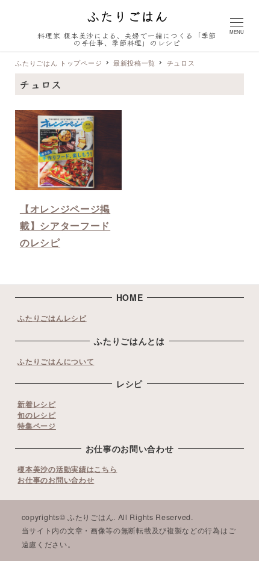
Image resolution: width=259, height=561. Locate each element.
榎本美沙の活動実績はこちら (67, 468)
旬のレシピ (36, 414)
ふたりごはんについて (55, 361)
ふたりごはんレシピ (51, 317)
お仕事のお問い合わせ (55, 479)
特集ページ (36, 425)
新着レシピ (36, 403)
